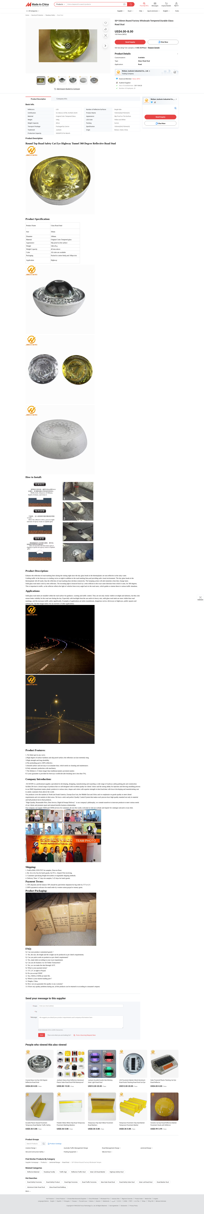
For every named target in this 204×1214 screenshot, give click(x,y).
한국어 (119, 1201)
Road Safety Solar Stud (127, 1182)
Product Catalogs (55, 1144)
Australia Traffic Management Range (76, 1148)
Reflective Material (33, 1172)
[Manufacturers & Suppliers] (37, 4)
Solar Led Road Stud (145, 1182)
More (27, 1191)
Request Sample (154, 48)
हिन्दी (130, 1201)
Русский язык (83, 1201)
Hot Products (50, 1198)
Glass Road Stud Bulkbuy (57, 1187)
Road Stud (60, 15)
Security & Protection (37, 15)
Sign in (176, 6)
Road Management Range (110, 1148)
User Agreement (113, 1205)
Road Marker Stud (163, 1182)
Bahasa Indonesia (161, 1201)
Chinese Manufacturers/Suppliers (76, 1198)
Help (140, 11)
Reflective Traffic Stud (78, 1172)
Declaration (124, 1205)
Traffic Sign (63, 1172)
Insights (155, 1198)
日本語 (125, 1201)
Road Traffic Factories (89, 1182)
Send (41, 1035)
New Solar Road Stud (108, 1182)
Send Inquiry (130, 42)
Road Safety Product (53, 1182)
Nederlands (106, 1201)
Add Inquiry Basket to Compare (68, 89)
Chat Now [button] (164, 42)
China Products (60, 1198)
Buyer (130, 11)
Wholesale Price (105, 1198)
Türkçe (143, 1201)
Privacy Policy (134, 1205)
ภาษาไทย (136, 1201)
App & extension (152, 11)
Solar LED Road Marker (97, 1172)
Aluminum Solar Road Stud (36, 1187)
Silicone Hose (106, 1152)
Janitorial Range (145, 1148)
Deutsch (98, 1201)
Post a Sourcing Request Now (85, 1035)
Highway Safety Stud (116, 1172)
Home (27, 15)
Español (59, 1201)
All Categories (32, 11)
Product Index (139, 1198)
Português (67, 1201)
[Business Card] (175, 108)
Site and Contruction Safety (35, 1152)
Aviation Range (30, 1148)
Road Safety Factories (34, 1182)
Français (74, 1201)
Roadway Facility (49, 1172)
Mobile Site (148, 1198)
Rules (177, 11)
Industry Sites (116, 1198)
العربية (113, 1201)
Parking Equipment (70, 1152)
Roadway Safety (50, 15)
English (52, 1201)
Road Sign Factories (71, 1182)
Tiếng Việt (151, 1201)
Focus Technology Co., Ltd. (88, 1205)
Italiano (91, 1201)
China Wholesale (93, 1198)
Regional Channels (127, 1198)
